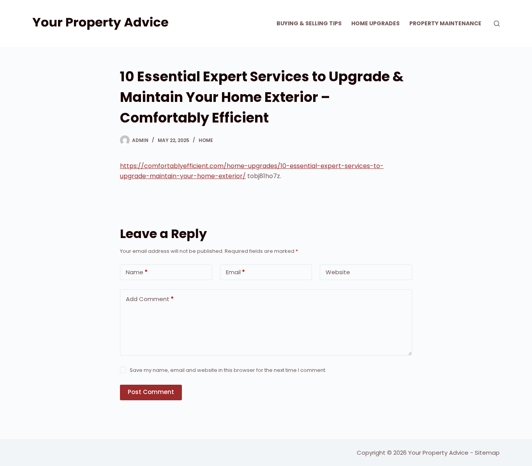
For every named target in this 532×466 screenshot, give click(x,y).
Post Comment (151, 392)
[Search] (497, 23)
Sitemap (487, 452)
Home (206, 140)
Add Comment (150, 299)
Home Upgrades (375, 23)
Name (137, 272)
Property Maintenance (445, 23)
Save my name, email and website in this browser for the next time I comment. (228, 370)
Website (338, 272)
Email (235, 272)
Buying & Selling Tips (309, 23)
